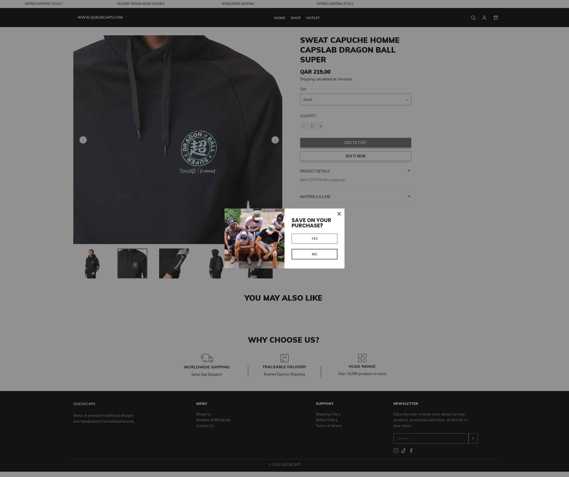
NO (314, 254)
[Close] (339, 214)
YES (315, 238)
